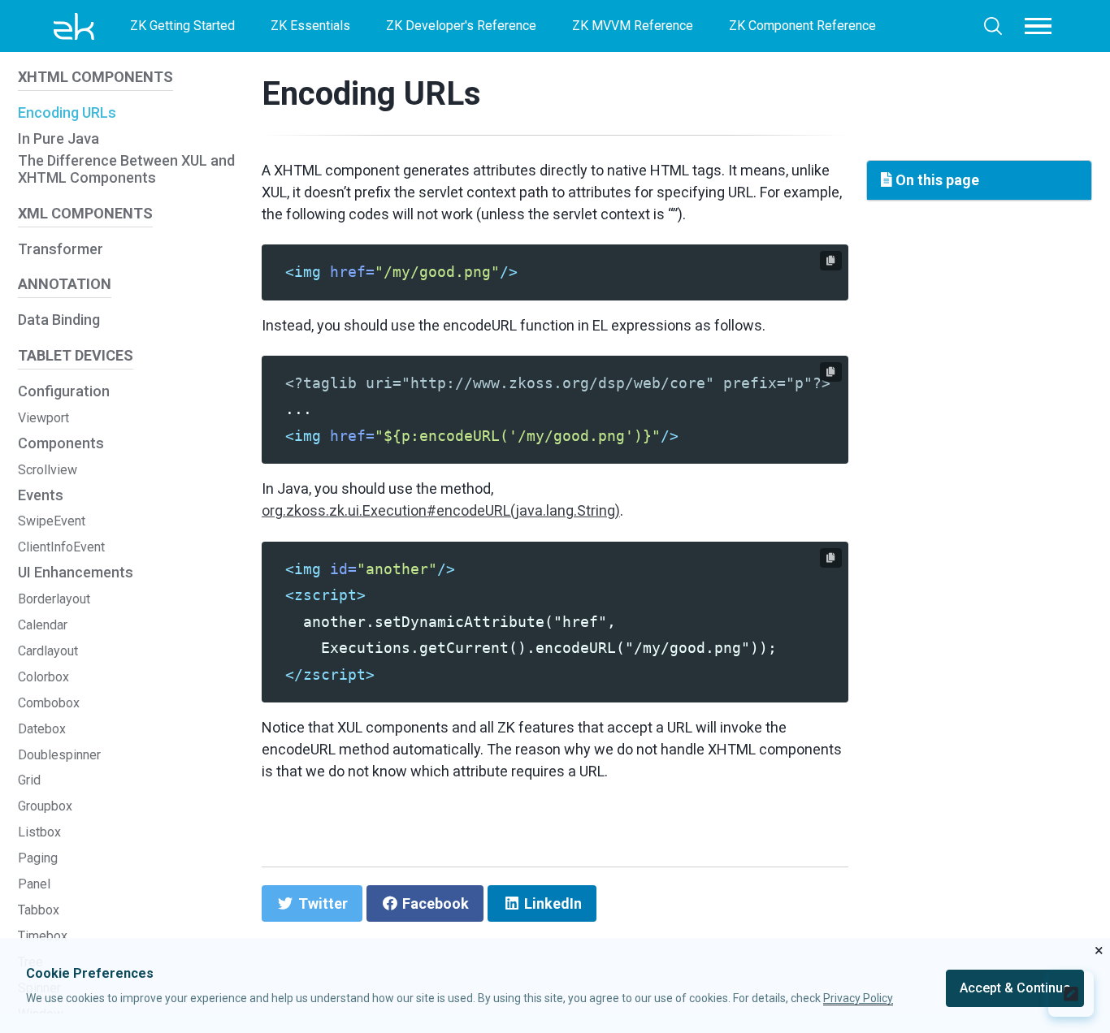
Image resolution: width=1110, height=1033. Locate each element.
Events (40, 495)
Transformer (60, 248)
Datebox (42, 729)
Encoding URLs (67, 112)
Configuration (64, 391)
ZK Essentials (310, 25)
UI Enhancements (75, 572)
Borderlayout (54, 599)
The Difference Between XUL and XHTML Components (126, 169)
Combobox (49, 703)
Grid (29, 781)
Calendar (42, 625)
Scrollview (47, 470)
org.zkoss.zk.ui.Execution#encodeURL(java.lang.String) (441, 510)
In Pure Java (58, 138)
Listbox (39, 833)
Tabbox (38, 910)
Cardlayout (48, 651)
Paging (38, 858)
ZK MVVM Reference (632, 25)
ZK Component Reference (802, 25)
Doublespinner (59, 755)
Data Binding (59, 320)
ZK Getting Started (182, 25)
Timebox (42, 936)
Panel (34, 884)
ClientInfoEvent (61, 547)
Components (61, 443)
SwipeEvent (51, 521)
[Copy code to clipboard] (831, 260)
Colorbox (43, 677)
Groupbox (45, 807)
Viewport (43, 418)
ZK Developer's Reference (461, 25)
